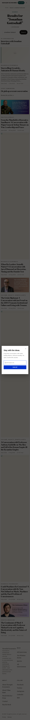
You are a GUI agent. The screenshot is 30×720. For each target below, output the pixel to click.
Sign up (15, 367)
